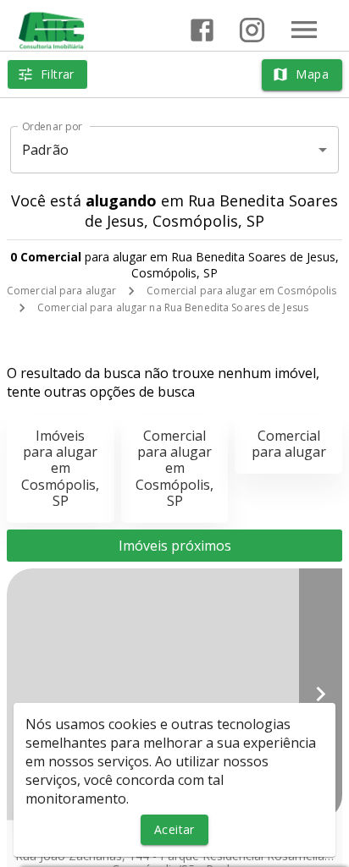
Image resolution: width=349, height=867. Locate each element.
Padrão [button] (45, 149)
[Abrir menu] (304, 30)
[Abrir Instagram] (252, 30)
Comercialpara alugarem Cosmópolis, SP (174, 468)
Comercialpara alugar (289, 443)
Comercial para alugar (61, 290)
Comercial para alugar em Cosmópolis (241, 290)
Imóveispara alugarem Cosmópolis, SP (60, 468)
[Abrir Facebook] (202, 30)
